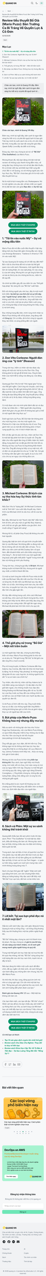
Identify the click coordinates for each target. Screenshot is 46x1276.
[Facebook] (5, 1064)
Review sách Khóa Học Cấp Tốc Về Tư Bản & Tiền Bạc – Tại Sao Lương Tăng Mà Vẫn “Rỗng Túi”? (23, 1051)
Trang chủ (5, 1249)
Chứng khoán (7, 1253)
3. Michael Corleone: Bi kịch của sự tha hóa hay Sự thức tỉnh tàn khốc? (22, 61)
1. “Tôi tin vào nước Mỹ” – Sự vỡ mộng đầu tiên (19, 51)
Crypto (7, 1128)
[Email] (19, 1064)
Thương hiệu (6, 1261)
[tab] (14, 1131)
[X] (10, 1064)
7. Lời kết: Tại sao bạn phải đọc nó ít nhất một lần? (20, 78)
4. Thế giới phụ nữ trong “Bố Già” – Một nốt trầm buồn (21, 66)
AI (24, 1249)
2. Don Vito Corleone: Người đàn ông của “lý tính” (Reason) (19, 56)
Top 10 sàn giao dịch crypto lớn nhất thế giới (23, 1040)
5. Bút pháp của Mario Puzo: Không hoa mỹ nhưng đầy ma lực (23, 70)
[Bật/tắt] (36, 3)
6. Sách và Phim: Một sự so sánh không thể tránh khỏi (21, 75)
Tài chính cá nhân (30, 1257)
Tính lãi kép (28, 1261)
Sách (9, 11)
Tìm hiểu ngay (11, 1176)
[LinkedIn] (14, 1064)
